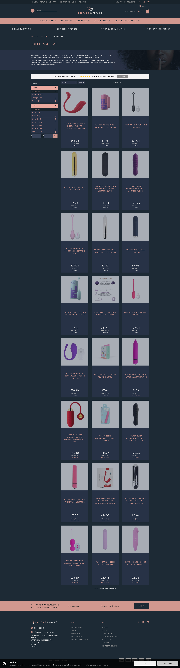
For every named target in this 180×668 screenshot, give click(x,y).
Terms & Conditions (110, 637)
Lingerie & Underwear (79, 640)
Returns (105, 630)
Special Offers (77, 627)
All (55, 91)
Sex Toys (75, 630)
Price (34, 106)
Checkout (130, 12)
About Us (105, 643)
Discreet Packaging (109, 646)
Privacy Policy (107, 633)
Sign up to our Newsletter (46, 606)
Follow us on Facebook (139, 2)
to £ (42, 136)
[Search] (32, 11)
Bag (147, 11)
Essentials (75, 633)
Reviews (82, 2)
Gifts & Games (76, 637)
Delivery (105, 627)
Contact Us (65, 2)
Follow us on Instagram (148, 2)
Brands (35, 88)
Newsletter (106, 640)
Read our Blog (143, 2)
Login (74, 2)
